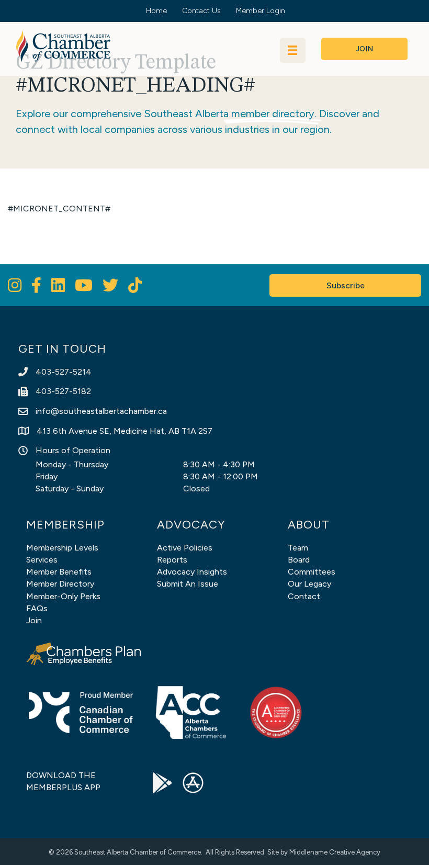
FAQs (37, 608)
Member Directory (60, 584)
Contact (304, 596)
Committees (311, 572)
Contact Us (201, 10)
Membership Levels (62, 548)
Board (299, 560)
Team (298, 548)
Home (156, 10)
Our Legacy (309, 584)
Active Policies (184, 548)
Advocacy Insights (192, 572)
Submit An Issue (187, 584)
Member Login (260, 10)
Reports (172, 560)
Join (34, 620)
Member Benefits (59, 572)
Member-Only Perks (63, 596)
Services (42, 560)
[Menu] (292, 50)
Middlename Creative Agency (334, 852)
